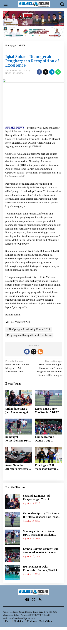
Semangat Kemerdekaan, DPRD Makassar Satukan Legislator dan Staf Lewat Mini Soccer (18, 439)
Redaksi (18, 621)
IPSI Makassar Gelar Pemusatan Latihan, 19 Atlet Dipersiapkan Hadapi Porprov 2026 (42, 568)
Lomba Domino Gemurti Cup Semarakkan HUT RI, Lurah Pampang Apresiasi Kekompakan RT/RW (47, 439)
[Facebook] (27, 351)
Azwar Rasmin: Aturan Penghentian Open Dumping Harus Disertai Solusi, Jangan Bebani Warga (18, 467)
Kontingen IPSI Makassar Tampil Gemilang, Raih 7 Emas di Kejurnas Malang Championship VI (45, 467)
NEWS (8, 73)
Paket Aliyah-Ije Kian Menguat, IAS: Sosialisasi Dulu (17, 366)
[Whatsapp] (58, 72)
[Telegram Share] (51, 72)
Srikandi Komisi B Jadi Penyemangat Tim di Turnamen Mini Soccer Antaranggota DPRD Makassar (18, 410)
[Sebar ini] (39, 72)
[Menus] (5, 4)
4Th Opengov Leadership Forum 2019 (28, 52)
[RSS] (40, 351)
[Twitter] (33, 351)
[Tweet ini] (45, 72)
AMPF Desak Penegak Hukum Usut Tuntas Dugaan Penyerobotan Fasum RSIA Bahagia (49, 368)
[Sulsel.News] (34, 4)
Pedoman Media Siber (39, 621)
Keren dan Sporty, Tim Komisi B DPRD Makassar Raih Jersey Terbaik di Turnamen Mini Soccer (48, 410)
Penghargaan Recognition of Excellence (29, 335)
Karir (8, 621)
